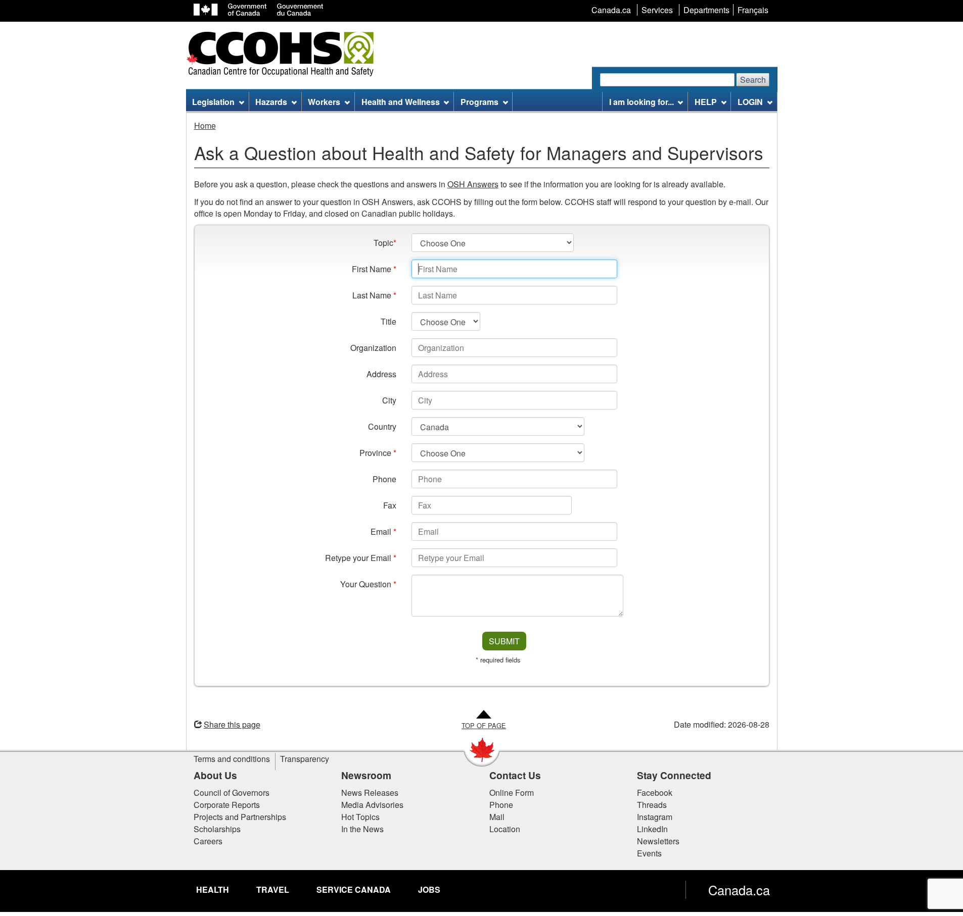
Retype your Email (360, 558)
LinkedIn (652, 829)
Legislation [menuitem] (213, 102)
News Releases (369, 792)
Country (382, 426)
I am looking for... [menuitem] (641, 102)
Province (377, 453)
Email (383, 531)
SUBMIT (504, 641)
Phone (384, 479)
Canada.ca (739, 890)
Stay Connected (674, 775)
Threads (652, 804)
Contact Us (515, 775)
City (389, 400)
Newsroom (366, 775)
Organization (373, 347)
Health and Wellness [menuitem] (400, 102)
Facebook (654, 792)
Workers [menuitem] (324, 102)
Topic (385, 242)
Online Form (511, 792)
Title (388, 321)
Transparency (304, 759)
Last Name (374, 295)
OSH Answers (472, 184)
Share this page (232, 724)
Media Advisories (372, 804)
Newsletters (658, 841)
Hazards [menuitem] (271, 102)
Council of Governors (231, 792)
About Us (215, 775)
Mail (497, 817)
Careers (208, 841)
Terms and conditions (232, 759)
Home (205, 125)
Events (649, 853)
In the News (362, 829)
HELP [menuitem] (706, 102)
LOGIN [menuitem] (750, 102)
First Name (374, 269)
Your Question (368, 584)
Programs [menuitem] (479, 102)
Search (753, 79)
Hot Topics (360, 817)
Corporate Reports (227, 804)
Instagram (654, 817)
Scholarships (217, 829)
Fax (389, 505)
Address (381, 374)
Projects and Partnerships (240, 817)
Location (504, 829)
